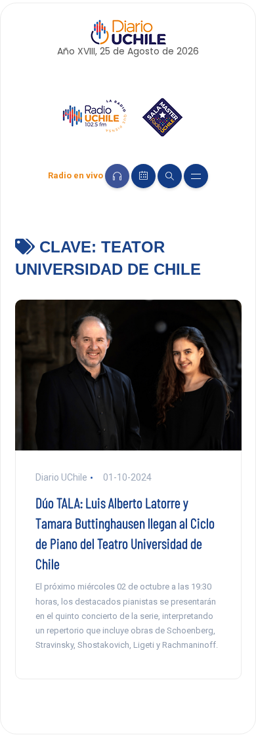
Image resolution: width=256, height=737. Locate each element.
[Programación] (143, 176)
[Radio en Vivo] (117, 176)
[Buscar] (170, 176)
